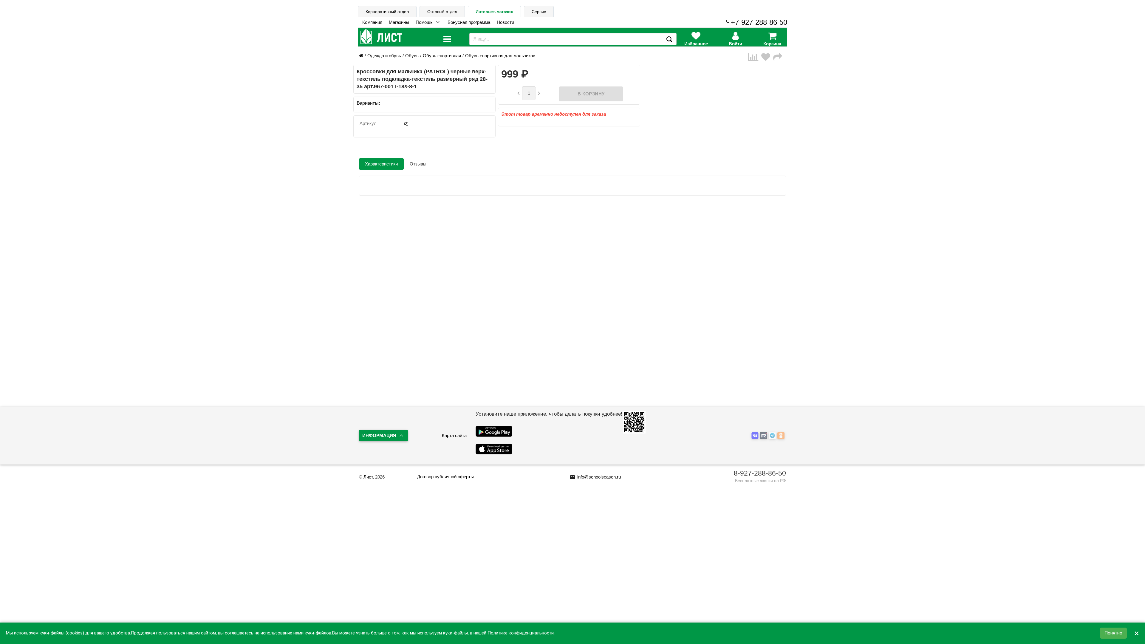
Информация (379, 435)
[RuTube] (764, 436)
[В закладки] (767, 57)
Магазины (399, 22)
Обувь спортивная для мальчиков (500, 55)
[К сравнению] (754, 57)
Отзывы (418, 163)
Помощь (424, 22)
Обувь (412, 55)
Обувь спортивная (442, 55)
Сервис (539, 11)
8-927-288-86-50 (760, 473)
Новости (505, 22)
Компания (372, 22)
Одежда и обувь (384, 55)
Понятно (1113, 633)
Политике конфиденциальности (521, 633)
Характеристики (381, 163)
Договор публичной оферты (445, 476)
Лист (368, 476)
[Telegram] (773, 436)
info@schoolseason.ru (595, 476)
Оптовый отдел (442, 11)
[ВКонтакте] (755, 436)
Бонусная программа (469, 22)
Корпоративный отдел (387, 11)
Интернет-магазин (494, 11)
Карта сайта (454, 435)
